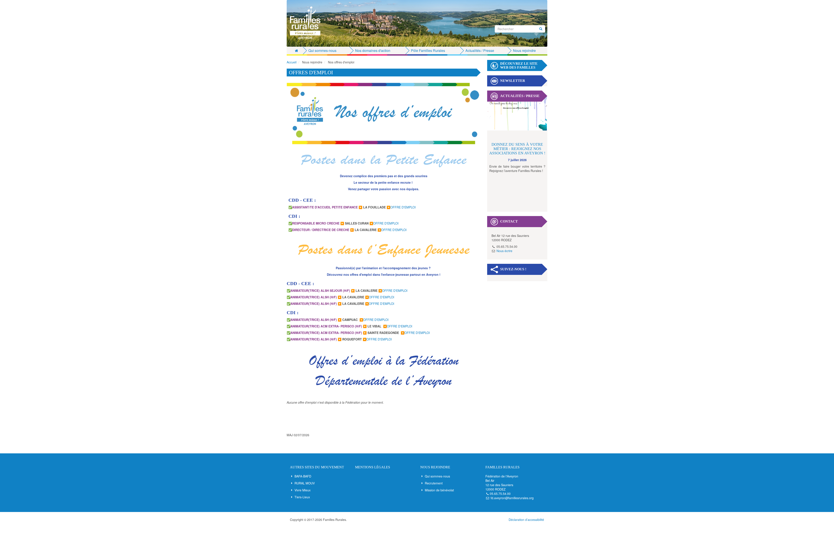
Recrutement (434, 483)
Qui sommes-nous (437, 476)
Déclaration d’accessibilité (526, 519)
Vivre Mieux (303, 490)
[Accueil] (307, 23)
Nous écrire (504, 251)
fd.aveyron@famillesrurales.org (512, 498)
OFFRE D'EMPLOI (403, 207)
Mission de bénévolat (439, 490)
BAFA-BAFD (303, 476)
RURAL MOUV (305, 483)
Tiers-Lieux (302, 497)
